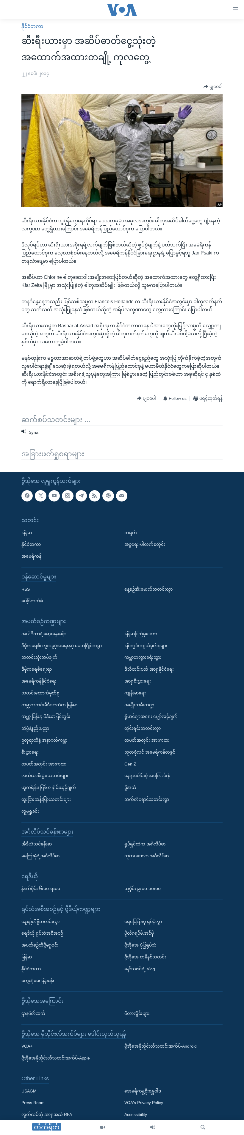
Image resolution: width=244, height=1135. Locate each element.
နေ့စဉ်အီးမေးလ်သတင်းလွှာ (148, 589)
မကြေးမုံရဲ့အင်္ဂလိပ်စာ (40, 855)
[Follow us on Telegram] (81, 496)
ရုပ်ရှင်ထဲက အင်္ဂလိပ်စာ (144, 844)
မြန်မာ (26, 532)
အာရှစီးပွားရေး (137, 681)
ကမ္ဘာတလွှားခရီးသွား (143, 657)
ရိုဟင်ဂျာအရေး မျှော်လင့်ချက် (151, 716)
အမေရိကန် (31, 556)
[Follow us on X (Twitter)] (40, 496)
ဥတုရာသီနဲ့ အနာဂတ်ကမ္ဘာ (44, 740)
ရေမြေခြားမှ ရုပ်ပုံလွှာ (143, 921)
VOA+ (26, 1046)
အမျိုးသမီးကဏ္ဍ (139, 704)
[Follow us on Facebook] (27, 496)
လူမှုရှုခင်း (30, 811)
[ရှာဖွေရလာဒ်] (203, 1127)
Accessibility (135, 1114)
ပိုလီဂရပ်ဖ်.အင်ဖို (139, 933)
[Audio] (153, 1127)
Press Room (33, 1103)
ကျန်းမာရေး (135, 693)
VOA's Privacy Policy (143, 1103)
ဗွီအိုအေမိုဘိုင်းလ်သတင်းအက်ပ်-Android (160, 1046)
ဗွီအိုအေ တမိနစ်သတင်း (145, 957)
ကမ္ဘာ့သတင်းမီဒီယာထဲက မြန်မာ (49, 704)
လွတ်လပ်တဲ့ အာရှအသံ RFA (46, 1114)
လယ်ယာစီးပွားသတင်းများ (44, 776)
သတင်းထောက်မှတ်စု (40, 693)
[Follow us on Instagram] (67, 496)
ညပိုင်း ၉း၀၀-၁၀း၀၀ (142, 888)
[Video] (103, 1127)
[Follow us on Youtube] (54, 496)
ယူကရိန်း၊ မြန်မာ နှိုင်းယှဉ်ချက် (48, 787)
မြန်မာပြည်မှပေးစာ (140, 633)
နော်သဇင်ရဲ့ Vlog (139, 968)
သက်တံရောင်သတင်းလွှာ (146, 799)
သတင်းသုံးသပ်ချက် (39, 657)
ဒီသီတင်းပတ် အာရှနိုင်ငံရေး (149, 669)
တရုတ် (130, 532)
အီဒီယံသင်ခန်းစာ (36, 844)
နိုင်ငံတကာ (32, 26)
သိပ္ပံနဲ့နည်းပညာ (35, 728)
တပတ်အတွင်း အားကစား (44, 764)
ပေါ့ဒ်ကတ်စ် (32, 601)
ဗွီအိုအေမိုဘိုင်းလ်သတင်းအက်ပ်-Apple (55, 1058)
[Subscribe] (121, 496)
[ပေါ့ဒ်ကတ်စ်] (108, 496)
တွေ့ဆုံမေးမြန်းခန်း (37, 980)
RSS (25, 589)
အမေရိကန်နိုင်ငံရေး (39, 681)
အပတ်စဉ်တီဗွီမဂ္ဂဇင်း (40, 945)
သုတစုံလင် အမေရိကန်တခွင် (149, 752)
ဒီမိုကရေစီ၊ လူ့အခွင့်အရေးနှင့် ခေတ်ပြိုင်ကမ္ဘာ (61, 645)
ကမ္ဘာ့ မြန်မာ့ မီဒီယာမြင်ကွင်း (46, 716)
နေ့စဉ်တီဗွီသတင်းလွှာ (40, 921)
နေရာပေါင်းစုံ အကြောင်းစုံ (147, 776)
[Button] (213, 86)
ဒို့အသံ (130, 787)
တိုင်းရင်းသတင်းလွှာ (142, 728)
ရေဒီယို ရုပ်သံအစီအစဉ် (42, 933)
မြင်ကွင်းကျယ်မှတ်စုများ (146, 645)
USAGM (29, 1091)
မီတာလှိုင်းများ (137, 1013)
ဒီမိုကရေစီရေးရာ (36, 669)
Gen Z (130, 764)
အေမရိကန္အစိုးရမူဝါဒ (142, 1091)
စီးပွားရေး (30, 752)
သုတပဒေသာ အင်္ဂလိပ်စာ (146, 855)
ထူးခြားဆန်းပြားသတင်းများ (46, 799)
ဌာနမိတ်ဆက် (33, 1013)
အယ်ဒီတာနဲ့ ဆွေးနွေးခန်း (43, 633)
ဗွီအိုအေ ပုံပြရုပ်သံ (140, 945)
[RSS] (94, 496)
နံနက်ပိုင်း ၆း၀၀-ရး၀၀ (40, 888)
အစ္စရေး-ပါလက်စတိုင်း (144, 544)
